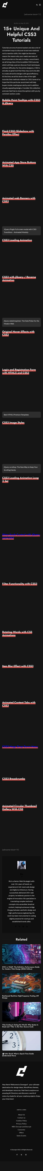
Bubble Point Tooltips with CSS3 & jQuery (21, 101)
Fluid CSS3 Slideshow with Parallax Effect (18, 132)
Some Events (21, 1136)
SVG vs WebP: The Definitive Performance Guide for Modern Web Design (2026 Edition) (20, 968)
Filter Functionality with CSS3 (19, 584)
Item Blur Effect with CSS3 (17, 666)
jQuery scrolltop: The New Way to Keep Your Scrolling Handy (21, 468)
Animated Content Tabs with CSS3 (19, 703)
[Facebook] (17, 1154)
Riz (21, 874)
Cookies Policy (21, 1121)
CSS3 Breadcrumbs (13, 779)
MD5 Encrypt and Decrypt (21, 1127)
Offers (21, 1133)
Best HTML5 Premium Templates (16, 415)
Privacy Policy (21, 1124)
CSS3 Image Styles (13, 422)
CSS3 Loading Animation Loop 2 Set (20, 479)
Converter (21, 1130)
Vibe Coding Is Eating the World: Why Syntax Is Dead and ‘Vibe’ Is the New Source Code (20, 1026)
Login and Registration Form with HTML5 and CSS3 (19, 371)
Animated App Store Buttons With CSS (19, 163)
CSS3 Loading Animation (17, 240)
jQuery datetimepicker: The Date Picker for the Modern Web (21, 322)
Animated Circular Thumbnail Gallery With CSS (19, 807)
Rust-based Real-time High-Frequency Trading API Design (20, 997)
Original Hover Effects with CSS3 (18, 333)
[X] (21, 1154)
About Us (21, 1115)
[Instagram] (26, 1154)
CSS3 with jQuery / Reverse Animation (19, 278)
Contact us (21, 1118)
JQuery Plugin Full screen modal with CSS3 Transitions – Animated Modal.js (20, 230)
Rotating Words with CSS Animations (17, 633)
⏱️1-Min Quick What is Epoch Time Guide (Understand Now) (18, 1055)
